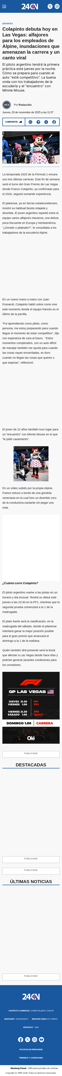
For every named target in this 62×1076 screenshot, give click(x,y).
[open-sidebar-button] (4, 6)
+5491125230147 (16, 1019)
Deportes (7, 24)
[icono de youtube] (41, 1039)
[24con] (30, 6)
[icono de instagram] (57, 6)
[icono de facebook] (20, 1039)
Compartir (11, 122)
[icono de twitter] (50, 6)
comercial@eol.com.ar (31, 1011)
